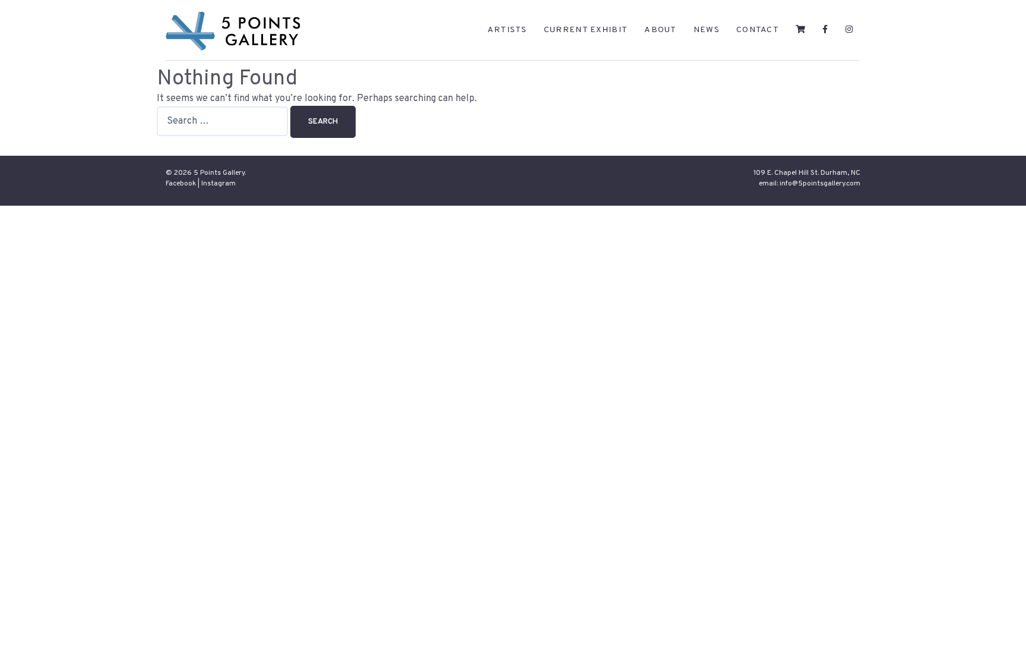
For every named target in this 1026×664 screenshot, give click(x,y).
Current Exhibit (586, 30)
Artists (507, 30)
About (660, 30)
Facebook (181, 183)
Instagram (218, 183)
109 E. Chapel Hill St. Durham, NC (806, 173)
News (707, 30)
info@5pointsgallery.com (820, 183)
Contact (757, 30)
